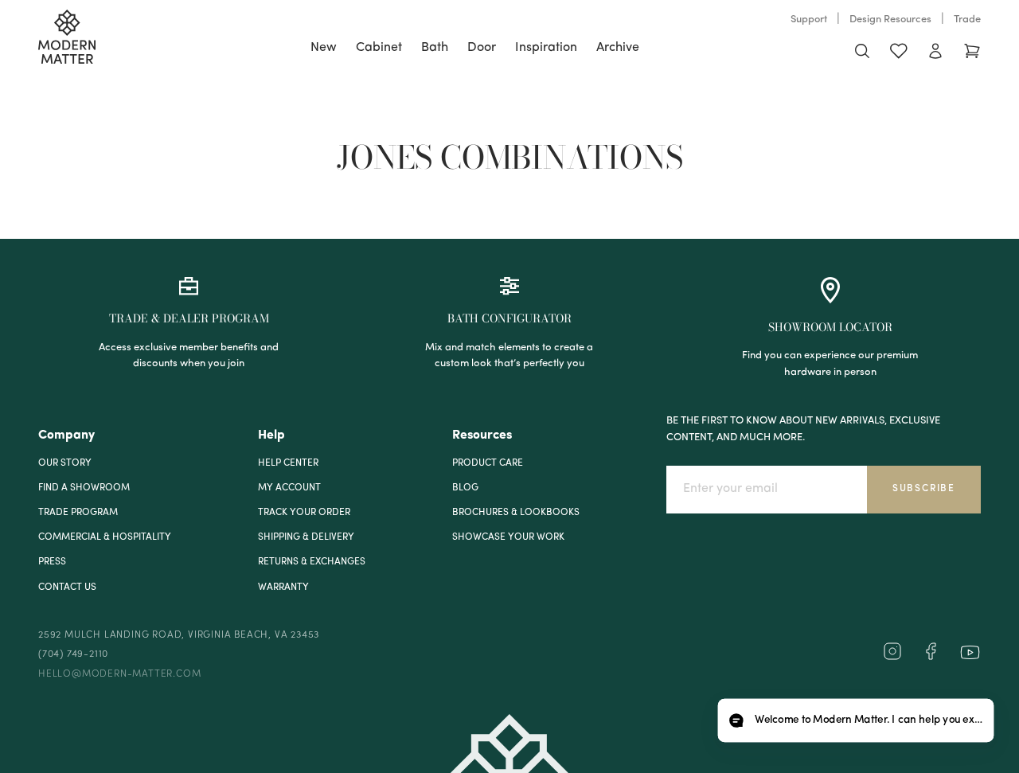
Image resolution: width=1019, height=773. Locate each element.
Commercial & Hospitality (104, 537)
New (323, 47)
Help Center (288, 463)
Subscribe (923, 489)
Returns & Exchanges (311, 562)
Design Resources (890, 19)
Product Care (487, 463)
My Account (289, 488)
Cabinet (379, 47)
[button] (855, 720)
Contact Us (67, 587)
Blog (465, 488)
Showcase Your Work (508, 537)
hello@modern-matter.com (119, 674)
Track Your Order (304, 512)
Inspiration (546, 47)
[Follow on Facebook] (930, 657)
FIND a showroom (84, 488)
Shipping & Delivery (306, 537)
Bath (434, 47)
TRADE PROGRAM (78, 512)
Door (481, 47)
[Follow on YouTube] (970, 652)
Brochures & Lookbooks (516, 512)
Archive (617, 47)
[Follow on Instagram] (892, 657)
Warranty (283, 587)
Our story (65, 463)
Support (809, 19)
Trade (967, 19)
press (52, 562)
